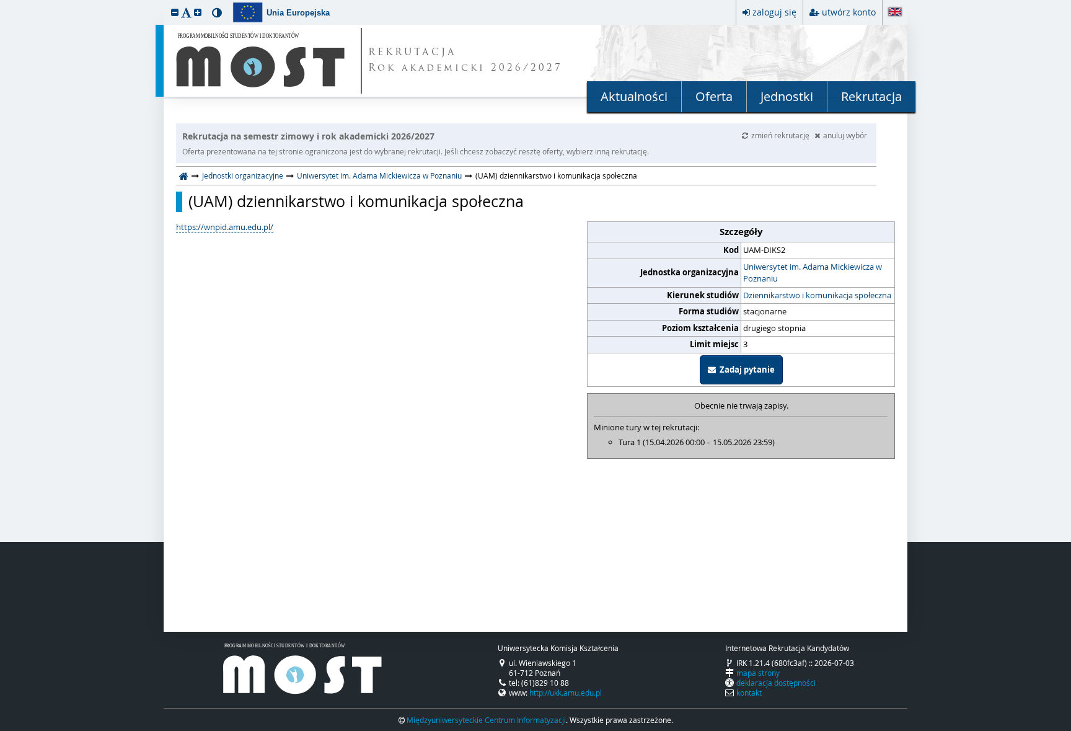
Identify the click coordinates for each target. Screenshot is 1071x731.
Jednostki (786, 96)
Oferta (714, 96)
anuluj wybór (845, 135)
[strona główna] (183, 175)
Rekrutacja (871, 96)
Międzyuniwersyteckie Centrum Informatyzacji (486, 720)
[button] (174, 12)
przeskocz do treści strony (3, 3)
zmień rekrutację (781, 135)
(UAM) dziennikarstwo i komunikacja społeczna (356, 201)
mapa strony (758, 673)
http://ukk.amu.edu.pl (565, 693)
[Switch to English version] (895, 12)
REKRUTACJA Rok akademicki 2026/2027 (465, 60)
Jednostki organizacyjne (242, 175)
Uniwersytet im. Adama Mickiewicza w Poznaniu (379, 175)
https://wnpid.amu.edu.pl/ (224, 227)
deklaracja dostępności (776, 683)
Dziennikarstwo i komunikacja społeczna (817, 295)
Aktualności (634, 96)
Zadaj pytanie (745, 369)
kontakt (749, 693)
